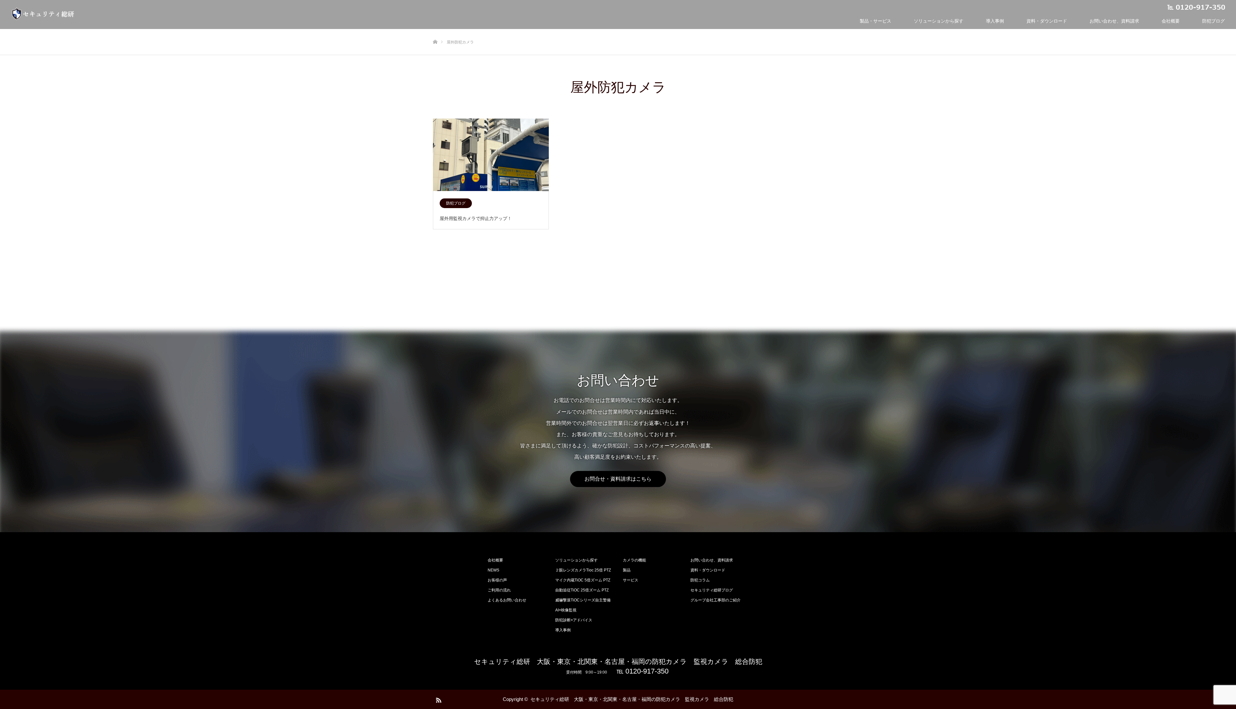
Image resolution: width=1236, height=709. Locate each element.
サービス (630, 580)
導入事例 (995, 21)
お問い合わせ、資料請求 (1114, 21)
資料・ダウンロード (1046, 21)
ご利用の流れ (499, 590)
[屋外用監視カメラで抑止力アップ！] (491, 155)
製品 (627, 570)
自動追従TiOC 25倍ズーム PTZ (582, 590)
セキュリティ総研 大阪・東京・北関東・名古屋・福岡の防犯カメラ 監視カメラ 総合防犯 (618, 661)
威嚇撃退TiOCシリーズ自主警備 (583, 600)
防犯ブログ (1213, 21)
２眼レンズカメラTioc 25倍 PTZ (583, 570)
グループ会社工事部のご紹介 (715, 600)
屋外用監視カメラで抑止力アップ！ (476, 218)
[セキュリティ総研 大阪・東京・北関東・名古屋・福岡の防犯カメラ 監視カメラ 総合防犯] (43, 13)
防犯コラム (700, 580)
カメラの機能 (634, 560)
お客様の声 (497, 580)
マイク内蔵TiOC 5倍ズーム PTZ (582, 580)
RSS (438, 699)
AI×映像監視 (565, 610)
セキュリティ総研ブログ (711, 590)
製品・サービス (875, 21)
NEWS (493, 570)
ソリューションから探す (938, 21)
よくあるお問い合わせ (507, 600)
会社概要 (1171, 21)
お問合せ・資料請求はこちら (618, 479)
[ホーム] (435, 31)
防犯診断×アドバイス (573, 620)
